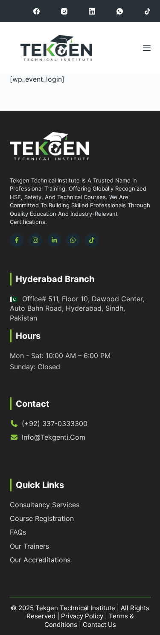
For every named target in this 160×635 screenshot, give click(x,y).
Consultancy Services (44, 504)
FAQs (18, 532)
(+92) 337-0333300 (54, 423)
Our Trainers (29, 546)
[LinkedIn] (92, 11)
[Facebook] (36, 11)
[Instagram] (64, 11)
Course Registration (42, 518)
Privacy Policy (82, 616)
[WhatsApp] (119, 11)
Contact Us (99, 624)
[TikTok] (147, 11)
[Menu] (147, 48)
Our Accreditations (40, 560)
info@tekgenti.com (53, 437)
